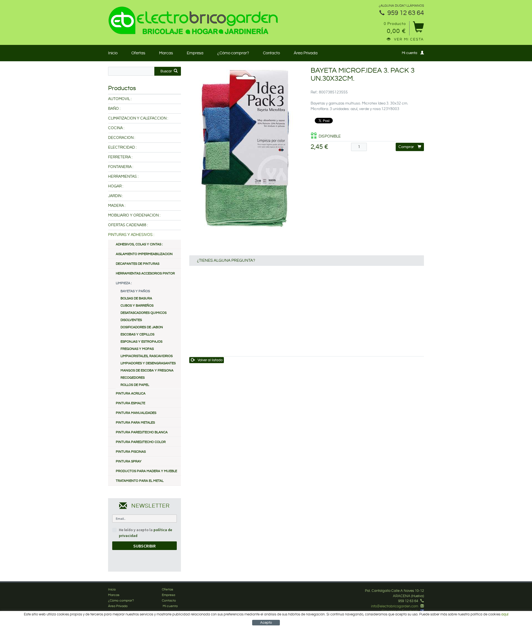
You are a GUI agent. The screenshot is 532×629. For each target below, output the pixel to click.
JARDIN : (115, 196)
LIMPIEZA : (124, 283)
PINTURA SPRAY (129, 461)
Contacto (271, 53)
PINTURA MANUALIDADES (136, 413)
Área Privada (306, 53)
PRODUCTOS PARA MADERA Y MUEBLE (146, 471)
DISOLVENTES (131, 320)
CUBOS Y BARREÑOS (137, 305)
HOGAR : (115, 186)
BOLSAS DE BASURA (136, 298)
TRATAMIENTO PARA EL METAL (139, 481)
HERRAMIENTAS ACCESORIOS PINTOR (145, 273)
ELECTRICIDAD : (122, 147)
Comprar (406, 147)
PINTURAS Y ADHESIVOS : (131, 235)
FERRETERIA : (120, 157)
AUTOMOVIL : (120, 99)
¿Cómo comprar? (233, 53)
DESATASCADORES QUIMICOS (144, 313)
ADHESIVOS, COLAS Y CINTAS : (139, 244)
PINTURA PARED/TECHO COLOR (141, 442)
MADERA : (117, 206)
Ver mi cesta (409, 39)
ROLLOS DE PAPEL (135, 385)
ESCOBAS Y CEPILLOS (137, 334)
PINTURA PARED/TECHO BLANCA (142, 432)
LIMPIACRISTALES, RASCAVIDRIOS (147, 356)
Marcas (166, 53)
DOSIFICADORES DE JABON (142, 327)
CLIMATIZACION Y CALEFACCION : (138, 118)
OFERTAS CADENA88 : (128, 225)
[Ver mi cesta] (418, 29)
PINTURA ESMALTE (130, 403)
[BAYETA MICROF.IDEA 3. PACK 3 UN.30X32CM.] (246, 150)
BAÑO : (114, 109)
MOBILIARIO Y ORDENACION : (134, 215)
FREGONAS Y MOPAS (137, 349)
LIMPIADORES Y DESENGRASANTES (148, 363)
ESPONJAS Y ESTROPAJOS (141, 341)
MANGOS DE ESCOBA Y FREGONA (147, 370)
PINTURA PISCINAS (131, 452)
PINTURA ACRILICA (130, 393)
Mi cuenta (409, 53)
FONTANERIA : (120, 167)
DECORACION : (121, 138)
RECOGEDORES (133, 378)
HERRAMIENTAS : (123, 177)
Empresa (195, 53)
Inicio (112, 53)
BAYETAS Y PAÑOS (135, 291)
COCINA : (116, 128)
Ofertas (138, 53)
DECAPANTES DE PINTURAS (137, 264)
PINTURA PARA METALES (135, 422)
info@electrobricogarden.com (394, 606)
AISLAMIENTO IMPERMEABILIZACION (144, 254)
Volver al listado (210, 360)
